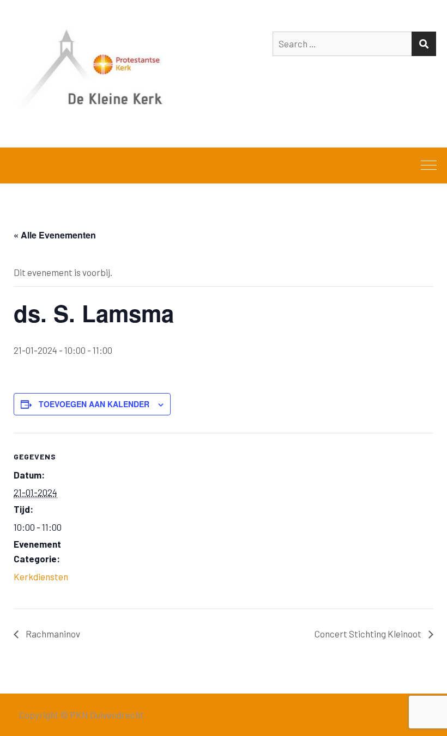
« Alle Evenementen (55, 235)
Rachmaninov (52, 633)
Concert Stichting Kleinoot (369, 633)
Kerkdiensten (41, 576)
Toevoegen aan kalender (94, 403)
